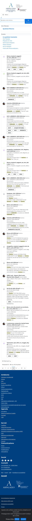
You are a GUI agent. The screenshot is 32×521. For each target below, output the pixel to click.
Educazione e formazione (8, 439)
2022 (20, 69)
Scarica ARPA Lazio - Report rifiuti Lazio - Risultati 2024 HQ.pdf (18, 278)
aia (9, 69)
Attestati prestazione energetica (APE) (12, 431)
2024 (20, 174)
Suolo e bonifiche (6, 385)
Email (6, 472)
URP (2, 417)
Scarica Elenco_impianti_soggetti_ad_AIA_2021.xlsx (18, 76)
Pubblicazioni (5, 449)
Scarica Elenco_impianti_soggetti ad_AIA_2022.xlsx (14, 59)
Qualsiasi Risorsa (8, 29)
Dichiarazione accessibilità (7, 504)
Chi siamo (4, 411)
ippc (14, 69)
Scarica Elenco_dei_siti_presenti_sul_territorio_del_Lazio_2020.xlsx (18, 310)
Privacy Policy (10, 519)
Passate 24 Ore (7, 41)
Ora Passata (6, 39)
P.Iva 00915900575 (6, 469)
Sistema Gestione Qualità (8, 413)
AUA (2, 397)
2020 (9, 130)
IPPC (2, 395)
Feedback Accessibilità (18, 472)
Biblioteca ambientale (7, 435)
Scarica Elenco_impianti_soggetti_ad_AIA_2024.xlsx (18, 165)
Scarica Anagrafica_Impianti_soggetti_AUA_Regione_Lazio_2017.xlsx (18, 249)
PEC (2, 472)
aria (9, 301)
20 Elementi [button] (7, 361)
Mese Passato (7, 44)
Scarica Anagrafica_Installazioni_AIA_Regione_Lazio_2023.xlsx (18, 152)
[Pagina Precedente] (2, 368)
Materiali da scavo (6, 427)
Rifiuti (3, 387)
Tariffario (3, 425)
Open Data (4, 403)
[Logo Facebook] (2, 460)
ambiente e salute (14, 229)
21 (22, 368)
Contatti (3, 415)
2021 (15, 130)
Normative (10, 303)
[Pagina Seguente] (24, 368)
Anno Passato (7, 46)
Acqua (3, 379)
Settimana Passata (8, 42)
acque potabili (19, 128)
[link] (1, 17)
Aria (2, 381)
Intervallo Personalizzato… (11, 48)
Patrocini (3, 437)
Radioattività (4, 391)
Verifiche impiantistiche (8, 429)
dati (9, 128)
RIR (2, 399)
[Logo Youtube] (8, 460)
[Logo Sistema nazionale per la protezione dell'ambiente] (21, 7)
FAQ (2, 433)
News (2, 445)
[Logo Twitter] (5, 460)
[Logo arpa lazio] (11, 7)
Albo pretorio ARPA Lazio (7, 501)
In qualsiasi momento (10, 37)
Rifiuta (17, 519)
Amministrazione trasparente (8, 498)
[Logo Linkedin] (11, 460)
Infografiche (4, 451)
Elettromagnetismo (6, 389)
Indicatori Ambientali (7, 377)
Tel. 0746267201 (5, 467)
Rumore (3, 383)
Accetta (23, 519)
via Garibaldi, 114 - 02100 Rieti (9, 465)
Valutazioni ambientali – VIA (9, 401)
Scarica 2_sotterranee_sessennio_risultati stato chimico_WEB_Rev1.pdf (17, 326)
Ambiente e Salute (6, 393)
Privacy (3, 506)
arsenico (11, 99)
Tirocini (3, 441)
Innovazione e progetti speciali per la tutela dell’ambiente (13, 406)
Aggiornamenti (5, 447)
